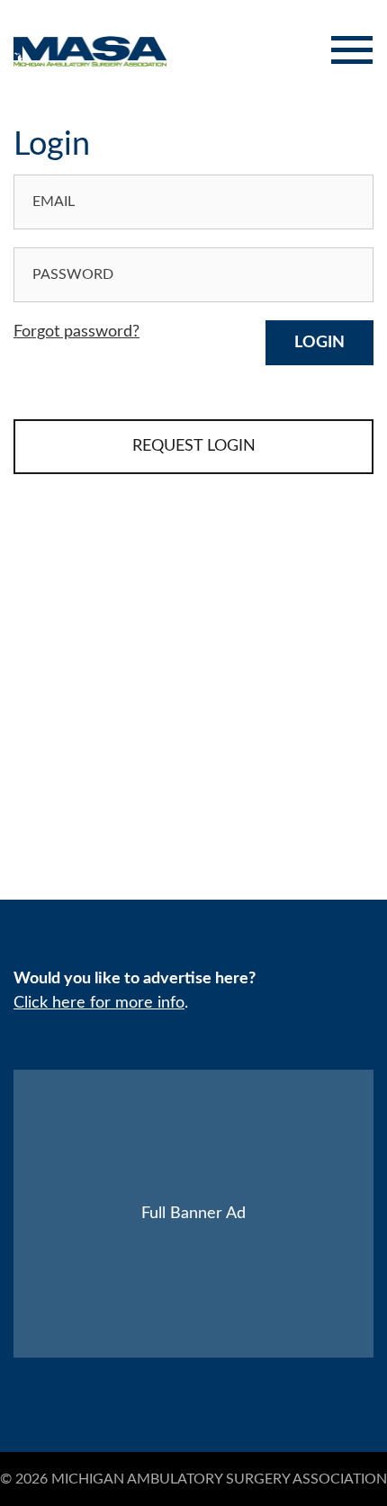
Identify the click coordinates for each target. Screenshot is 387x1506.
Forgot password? (77, 332)
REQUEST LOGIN (194, 446)
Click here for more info (99, 1003)
